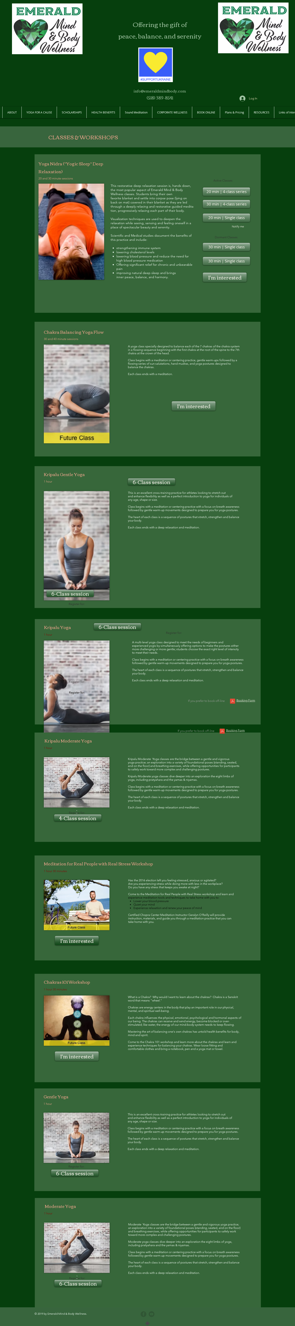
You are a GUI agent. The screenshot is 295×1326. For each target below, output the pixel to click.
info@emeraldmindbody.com (160, 90)
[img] (71, 232)
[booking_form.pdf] (232, 701)
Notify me (238, 226)
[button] (226, 261)
